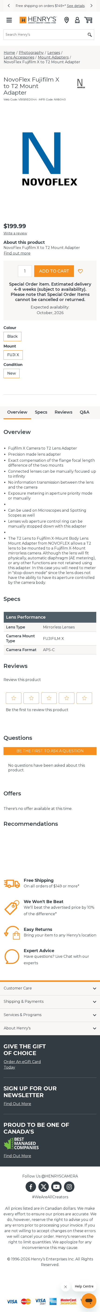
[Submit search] (90, 34)
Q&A (84, 412)
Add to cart (54, 271)
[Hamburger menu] (9, 20)
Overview (17, 412)
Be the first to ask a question (50, 751)
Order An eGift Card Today (22, 1065)
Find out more (17, 253)
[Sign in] (77, 20)
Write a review (15, 233)
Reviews (63, 412)
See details (76, 6)
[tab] (17, 412)
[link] (11, 883)
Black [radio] (12, 336)
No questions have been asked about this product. (46, 767)
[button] (8, 6)
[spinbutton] (25, 271)
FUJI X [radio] (13, 355)
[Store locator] (66, 20)
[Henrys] (38, 20)
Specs (41, 412)
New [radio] (11, 373)
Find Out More (17, 1104)
